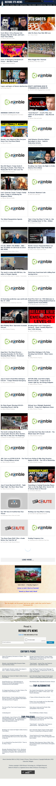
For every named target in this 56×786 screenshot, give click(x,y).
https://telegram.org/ (20, 616)
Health (17, 5)
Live (54, 5)
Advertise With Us (11, 759)
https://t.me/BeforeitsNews (45, 616)
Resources (45, 304)
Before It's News (13, 2)
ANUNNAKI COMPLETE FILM (10, 113)
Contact (22, 759)
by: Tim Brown (31, 222)
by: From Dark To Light (33, 513)
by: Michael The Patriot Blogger (8, 437)
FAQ (18, 759)
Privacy (27, 759)
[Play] (28, 574)
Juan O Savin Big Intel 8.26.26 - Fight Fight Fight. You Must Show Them (13, 486)
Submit (50, 642)
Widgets (31, 761)
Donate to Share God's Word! (28, 591)
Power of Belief (32, 5)
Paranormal (13, 357)
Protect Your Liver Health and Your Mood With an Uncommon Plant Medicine (41, 702)
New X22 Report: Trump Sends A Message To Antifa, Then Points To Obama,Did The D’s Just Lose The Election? (12, 168)
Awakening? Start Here (43, 276)
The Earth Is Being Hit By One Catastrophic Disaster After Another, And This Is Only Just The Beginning (13, 434)
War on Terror (15, 251)
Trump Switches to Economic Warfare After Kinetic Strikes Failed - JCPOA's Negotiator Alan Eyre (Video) (42, 737)
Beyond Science (23, 5)
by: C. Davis (31, 34)
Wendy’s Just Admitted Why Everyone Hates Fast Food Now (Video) (13, 140)
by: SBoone (3, 38)
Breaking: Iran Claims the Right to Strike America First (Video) (41, 167)
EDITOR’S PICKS (28, 651)
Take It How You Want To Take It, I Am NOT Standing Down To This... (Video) (41, 220)
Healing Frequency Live (35, 538)
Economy (12, 5)
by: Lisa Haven (31, 490)
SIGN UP (20, 635)
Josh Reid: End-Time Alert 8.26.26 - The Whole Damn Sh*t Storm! (41, 433)
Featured (7, 5)
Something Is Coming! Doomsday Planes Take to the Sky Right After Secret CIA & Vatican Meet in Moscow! (41, 487)
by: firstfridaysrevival (32, 276)
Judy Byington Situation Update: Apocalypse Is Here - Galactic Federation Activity (38, 141)
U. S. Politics (38, 222)
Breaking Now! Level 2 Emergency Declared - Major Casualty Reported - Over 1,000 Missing (40, 327)
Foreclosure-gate (20, 437)
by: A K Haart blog (5, 88)
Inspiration (49, 5)
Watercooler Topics (41, 249)
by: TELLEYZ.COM (32, 89)
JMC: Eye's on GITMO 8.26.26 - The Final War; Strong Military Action (14, 459)
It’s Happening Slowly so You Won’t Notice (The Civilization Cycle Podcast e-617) (14, 691)
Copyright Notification (44, 759)
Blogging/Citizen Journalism (44, 89)
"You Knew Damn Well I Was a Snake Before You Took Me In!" (13, 539)
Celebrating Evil (6, 712)
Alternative (37, 194)
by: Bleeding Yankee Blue (34, 61)
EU (10, 88)
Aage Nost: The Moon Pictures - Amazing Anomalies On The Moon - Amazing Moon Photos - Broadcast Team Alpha (12, 355)
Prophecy (12, 63)
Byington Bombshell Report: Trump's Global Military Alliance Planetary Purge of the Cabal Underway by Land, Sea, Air (41, 658)
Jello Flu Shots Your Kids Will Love (39, 33)
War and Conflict (11, 38)
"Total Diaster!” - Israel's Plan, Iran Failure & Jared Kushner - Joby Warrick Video (41, 114)
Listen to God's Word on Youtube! (28, 588)
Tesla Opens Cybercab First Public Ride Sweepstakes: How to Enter (40, 708)
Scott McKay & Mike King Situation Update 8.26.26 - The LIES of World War (41, 459)
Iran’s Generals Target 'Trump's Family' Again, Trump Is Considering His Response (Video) (13, 194)
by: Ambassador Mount (6, 251)
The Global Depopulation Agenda (11, 219)
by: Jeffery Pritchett (5, 63)
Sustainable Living (41, 5)
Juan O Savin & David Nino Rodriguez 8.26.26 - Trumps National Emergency (13, 379)
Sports (42, 61)
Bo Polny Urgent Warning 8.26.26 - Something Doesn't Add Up (12, 406)
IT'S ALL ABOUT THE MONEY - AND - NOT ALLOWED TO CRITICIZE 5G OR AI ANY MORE (13, 247)
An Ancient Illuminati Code (37, 192)
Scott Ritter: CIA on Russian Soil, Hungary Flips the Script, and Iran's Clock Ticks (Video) (12, 35)
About (4, 759)
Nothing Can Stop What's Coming (39, 512)
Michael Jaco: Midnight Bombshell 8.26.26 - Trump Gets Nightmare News (41, 406)
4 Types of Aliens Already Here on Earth (40, 697)
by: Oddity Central (32, 249)
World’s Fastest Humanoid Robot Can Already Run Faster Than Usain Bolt (40, 247)
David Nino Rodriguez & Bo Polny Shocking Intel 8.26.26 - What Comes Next (40, 354)
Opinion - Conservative (21, 276)
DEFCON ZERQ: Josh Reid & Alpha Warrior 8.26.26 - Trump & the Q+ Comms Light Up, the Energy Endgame (40, 380)
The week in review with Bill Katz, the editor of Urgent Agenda (13, 273)
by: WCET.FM (31, 194)
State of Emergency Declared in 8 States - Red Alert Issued (12, 60)
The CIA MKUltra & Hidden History (38, 712)
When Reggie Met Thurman (37, 60)
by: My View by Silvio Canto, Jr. (8, 276)
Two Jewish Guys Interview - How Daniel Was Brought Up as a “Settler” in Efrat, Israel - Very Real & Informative (41, 692)
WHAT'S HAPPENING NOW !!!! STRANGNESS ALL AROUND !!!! (38, 87)
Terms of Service (33, 759)
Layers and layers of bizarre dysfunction (14, 86)
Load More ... (28, 560)
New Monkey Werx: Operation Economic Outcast (42, 681)
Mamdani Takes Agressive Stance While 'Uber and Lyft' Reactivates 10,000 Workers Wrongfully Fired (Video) (42, 744)
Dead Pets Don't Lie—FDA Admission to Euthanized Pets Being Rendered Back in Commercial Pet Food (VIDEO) (41, 301)
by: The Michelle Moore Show (35, 304)
